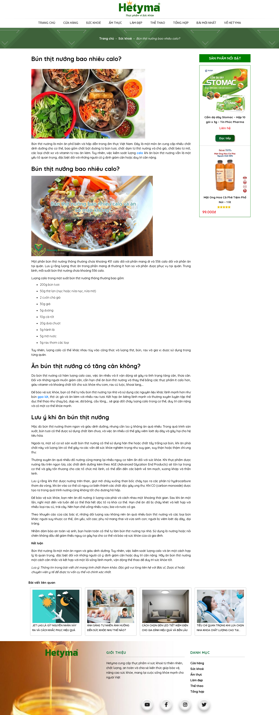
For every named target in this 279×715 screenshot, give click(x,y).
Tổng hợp (181, 23)
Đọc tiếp (225, 138)
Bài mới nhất (206, 23)
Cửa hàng (70, 23)
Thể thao (157, 23)
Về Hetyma (232, 23)
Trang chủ (46, 23)
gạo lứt (43, 397)
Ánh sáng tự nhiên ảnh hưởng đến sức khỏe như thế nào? (108, 628)
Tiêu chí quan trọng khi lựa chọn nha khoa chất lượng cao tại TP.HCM (220, 628)
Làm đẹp (136, 23)
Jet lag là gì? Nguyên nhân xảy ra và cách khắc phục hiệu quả (54, 628)
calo (140, 153)
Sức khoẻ (93, 23)
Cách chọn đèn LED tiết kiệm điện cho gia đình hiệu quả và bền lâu (165, 628)
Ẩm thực (115, 23)
